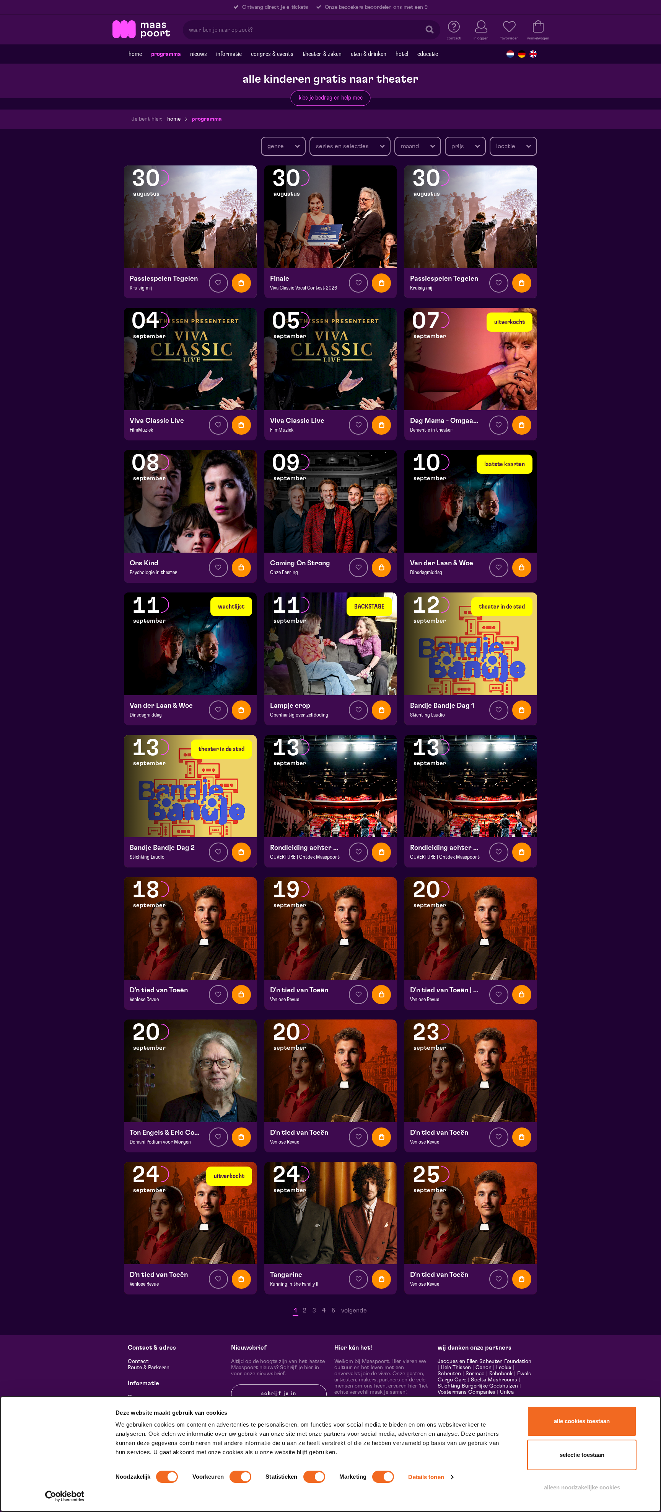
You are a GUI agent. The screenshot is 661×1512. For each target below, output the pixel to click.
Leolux (503, 1367)
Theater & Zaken (322, 54)
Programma (166, 54)
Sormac (475, 1373)
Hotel (402, 54)
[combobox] (283, 146)
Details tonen (426, 1477)
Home (135, 54)
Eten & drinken (368, 54)
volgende (354, 1310)
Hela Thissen (456, 1367)
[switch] (240, 1477)
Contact (138, 1361)
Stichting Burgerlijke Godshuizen (478, 1386)
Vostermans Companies (466, 1392)
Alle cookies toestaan (582, 1421)
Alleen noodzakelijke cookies (582, 1487)
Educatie (427, 54)
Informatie (229, 54)
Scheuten (449, 1373)
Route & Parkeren (148, 1367)
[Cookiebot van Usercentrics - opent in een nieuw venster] (64, 1496)
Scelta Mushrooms (493, 1380)
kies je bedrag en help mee (331, 98)
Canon (483, 1367)
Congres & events (272, 54)
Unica (507, 1392)
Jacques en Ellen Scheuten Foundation (484, 1361)
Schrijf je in (278, 1393)
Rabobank (501, 1373)
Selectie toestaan (582, 1454)
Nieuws (198, 54)
